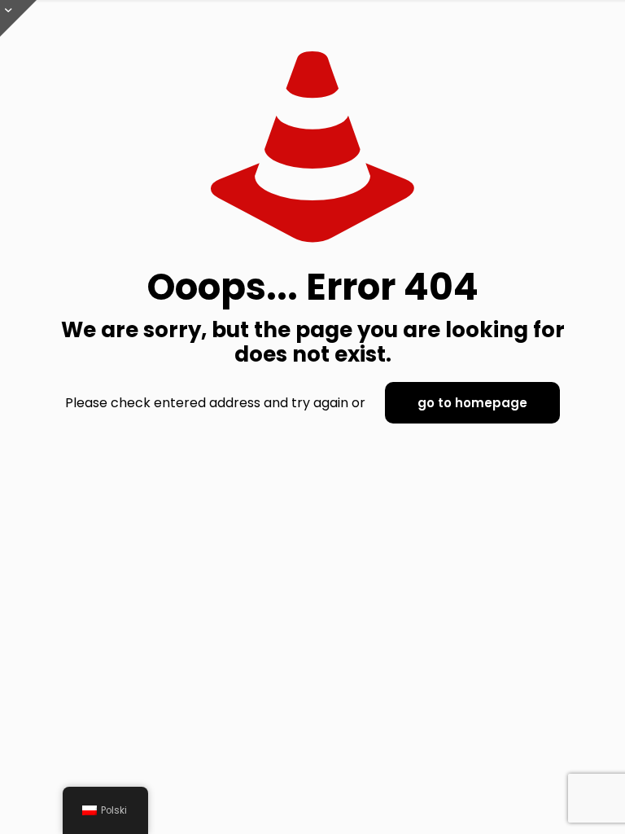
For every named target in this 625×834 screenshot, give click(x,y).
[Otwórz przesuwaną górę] (18, 18)
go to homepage (472, 402)
